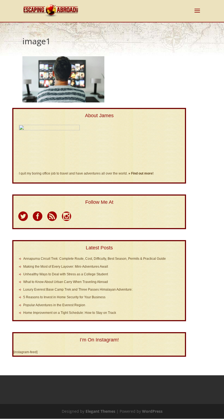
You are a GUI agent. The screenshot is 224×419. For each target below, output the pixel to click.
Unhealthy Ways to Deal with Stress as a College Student (65, 274)
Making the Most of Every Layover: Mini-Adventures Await (65, 266)
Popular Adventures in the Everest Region (54, 305)
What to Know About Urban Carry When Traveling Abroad (65, 282)
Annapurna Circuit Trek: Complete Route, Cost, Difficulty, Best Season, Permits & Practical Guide (94, 259)
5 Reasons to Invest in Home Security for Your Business (64, 297)
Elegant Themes (100, 411)
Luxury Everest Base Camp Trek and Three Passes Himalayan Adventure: (77, 289)
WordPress (152, 411)
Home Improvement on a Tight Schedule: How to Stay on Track (69, 313)
